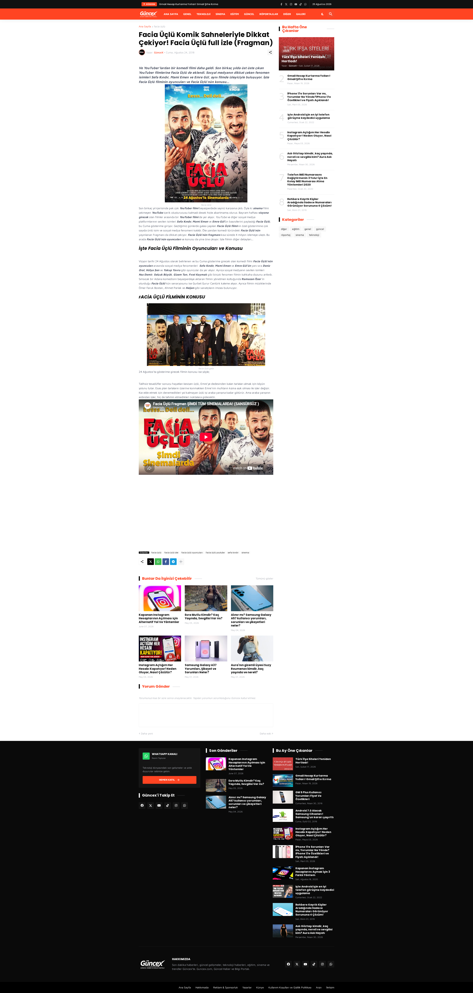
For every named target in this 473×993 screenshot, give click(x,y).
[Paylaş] (270, 52)
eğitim (295, 228)
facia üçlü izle (171, 552)
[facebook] (142, 805)
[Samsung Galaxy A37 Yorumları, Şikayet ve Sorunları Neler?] (206, 648)
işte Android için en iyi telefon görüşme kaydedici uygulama (308, 116)
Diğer (287, 14)
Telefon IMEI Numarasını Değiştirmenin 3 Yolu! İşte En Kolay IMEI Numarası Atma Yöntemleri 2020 (307, 179)
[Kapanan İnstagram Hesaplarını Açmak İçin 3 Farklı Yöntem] (283, 873)
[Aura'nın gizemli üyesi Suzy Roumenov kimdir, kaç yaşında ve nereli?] (252, 648)
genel (307, 228)
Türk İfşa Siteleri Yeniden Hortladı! (313, 760)
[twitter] (150, 805)
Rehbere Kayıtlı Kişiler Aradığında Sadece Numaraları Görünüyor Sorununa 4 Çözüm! (309, 202)
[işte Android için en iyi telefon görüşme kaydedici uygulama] (283, 891)
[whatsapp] (184, 805)
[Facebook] (165, 561)
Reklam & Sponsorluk (225, 987)
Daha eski (265, 733)
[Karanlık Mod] (322, 14)
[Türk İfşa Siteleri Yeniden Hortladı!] (283, 763)
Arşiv (319, 987)
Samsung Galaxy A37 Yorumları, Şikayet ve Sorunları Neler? (201, 668)
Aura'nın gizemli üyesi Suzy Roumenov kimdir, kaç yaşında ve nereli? (251, 668)
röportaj (285, 234)
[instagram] (176, 805)
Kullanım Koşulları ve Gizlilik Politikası (289, 987)
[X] (150, 561)
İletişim (330, 987)
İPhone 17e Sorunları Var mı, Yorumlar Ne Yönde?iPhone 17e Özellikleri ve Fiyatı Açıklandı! (212, 4)
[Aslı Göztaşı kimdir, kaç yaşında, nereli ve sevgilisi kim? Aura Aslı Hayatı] (283, 930)
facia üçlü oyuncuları (192, 552)
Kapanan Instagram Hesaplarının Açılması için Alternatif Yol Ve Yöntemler (159, 618)
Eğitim (234, 14)
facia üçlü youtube (215, 552)
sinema (245, 552)
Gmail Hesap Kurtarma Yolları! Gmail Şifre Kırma (308, 77)
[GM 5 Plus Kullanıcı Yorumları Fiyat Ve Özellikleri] (283, 797)
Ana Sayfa (171, 14)
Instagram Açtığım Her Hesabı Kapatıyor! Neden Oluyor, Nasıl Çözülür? (157, 668)
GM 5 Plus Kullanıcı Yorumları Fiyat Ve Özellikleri (308, 796)
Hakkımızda (202, 987)
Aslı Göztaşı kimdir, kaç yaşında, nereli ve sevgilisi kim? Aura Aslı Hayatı (310, 157)
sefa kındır (233, 552)
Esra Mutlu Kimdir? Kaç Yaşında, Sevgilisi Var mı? (203, 616)
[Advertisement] (206, 514)
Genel (187, 14)
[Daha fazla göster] (181, 561)
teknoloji (314, 234)
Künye (260, 987)
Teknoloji (203, 14)
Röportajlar (268, 14)
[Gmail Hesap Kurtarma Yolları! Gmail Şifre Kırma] (283, 780)
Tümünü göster (264, 578)
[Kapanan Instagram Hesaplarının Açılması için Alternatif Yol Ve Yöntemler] (160, 598)
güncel (320, 228)
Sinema (220, 14)
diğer (284, 228)
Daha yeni (147, 733)
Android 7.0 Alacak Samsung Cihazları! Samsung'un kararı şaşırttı (314, 814)
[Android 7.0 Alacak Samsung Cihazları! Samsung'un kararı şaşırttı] (283, 815)
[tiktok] (167, 805)
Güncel (249, 14)
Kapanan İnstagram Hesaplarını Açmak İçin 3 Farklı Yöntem (312, 872)
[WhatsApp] (158, 561)
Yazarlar (247, 987)
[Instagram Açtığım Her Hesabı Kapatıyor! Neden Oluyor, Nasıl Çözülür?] (160, 648)
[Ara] (330, 14)
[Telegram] (173, 561)
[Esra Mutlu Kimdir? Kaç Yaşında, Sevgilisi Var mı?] (206, 598)
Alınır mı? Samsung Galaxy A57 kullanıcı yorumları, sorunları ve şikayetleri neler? (251, 620)
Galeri (300, 14)
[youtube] (159, 805)
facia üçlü (159, 26)
